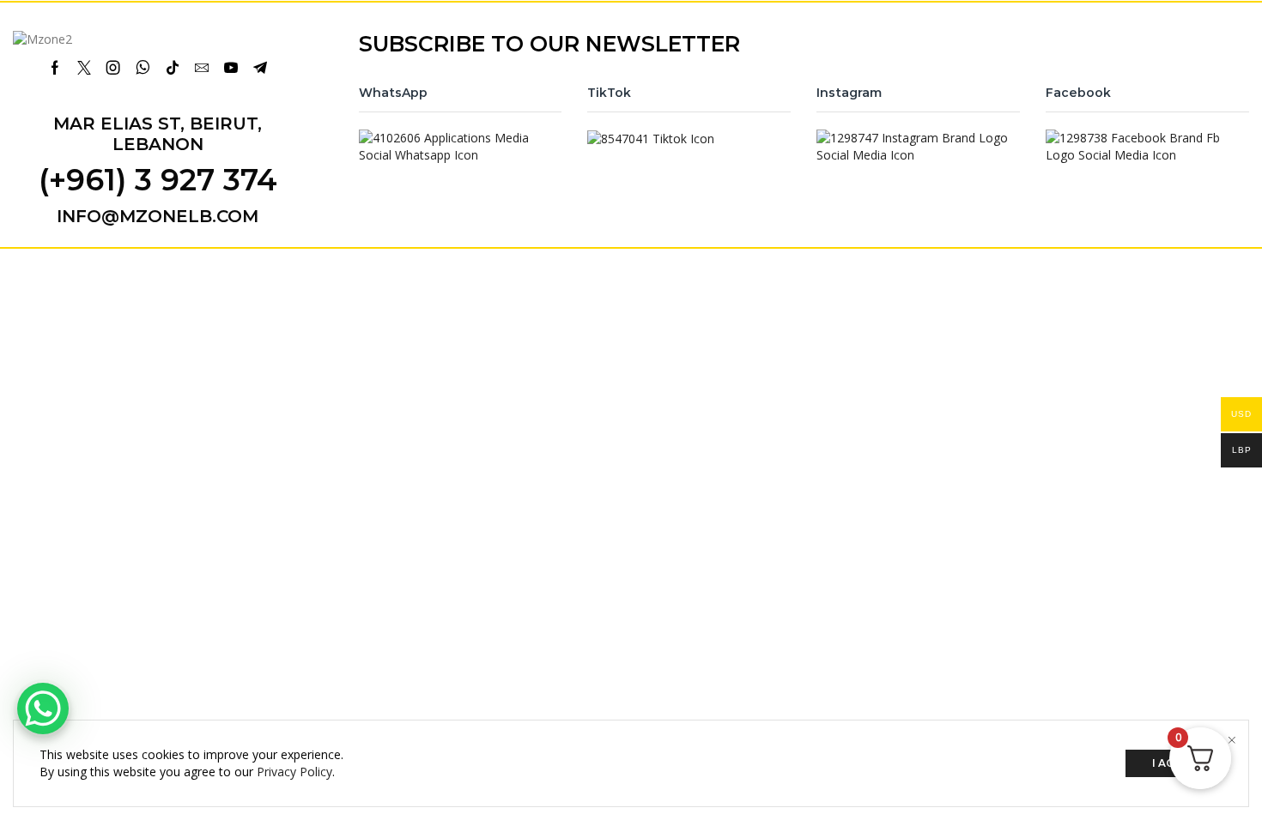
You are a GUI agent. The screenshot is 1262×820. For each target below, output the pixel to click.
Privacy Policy (294, 771)
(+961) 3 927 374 (158, 179)
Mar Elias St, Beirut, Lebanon (157, 133)
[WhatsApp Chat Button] (43, 708)
